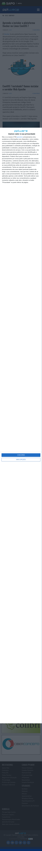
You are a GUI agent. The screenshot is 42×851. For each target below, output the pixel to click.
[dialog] (21, 425)
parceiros (20, 137)
